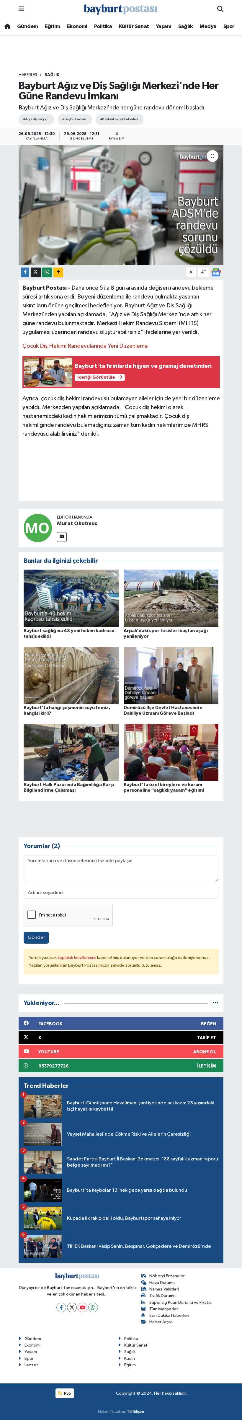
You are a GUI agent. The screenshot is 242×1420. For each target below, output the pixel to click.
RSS (67, 1393)
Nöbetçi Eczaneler (167, 1276)
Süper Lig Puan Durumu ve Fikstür (180, 1302)
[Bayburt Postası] (121, 10)
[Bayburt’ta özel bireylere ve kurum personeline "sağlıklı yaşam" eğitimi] (171, 752)
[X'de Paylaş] (36, 272)
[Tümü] (215, 1003)
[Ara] (220, 9)
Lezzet (31, 1365)
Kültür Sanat (134, 26)
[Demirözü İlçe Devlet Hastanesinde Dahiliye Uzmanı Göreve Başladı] (171, 675)
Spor (229, 26)
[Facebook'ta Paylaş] (25, 272)
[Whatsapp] (93, 1307)
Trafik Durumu (162, 1295)
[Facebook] (61, 1307)
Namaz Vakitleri (164, 1289)
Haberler (28, 75)
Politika (103, 26)
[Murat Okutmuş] (38, 527)
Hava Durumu (162, 1282)
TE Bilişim (135, 1411)
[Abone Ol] (216, 272)
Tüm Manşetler (163, 1309)
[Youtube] (82, 1307)
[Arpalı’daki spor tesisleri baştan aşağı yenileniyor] (171, 598)
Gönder (36, 937)
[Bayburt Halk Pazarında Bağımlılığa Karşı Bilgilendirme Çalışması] (71, 752)
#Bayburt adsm (74, 119)
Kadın (129, 1358)
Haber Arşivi (161, 1322)
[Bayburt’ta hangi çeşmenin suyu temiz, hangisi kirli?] (71, 675)
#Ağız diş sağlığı (35, 119)
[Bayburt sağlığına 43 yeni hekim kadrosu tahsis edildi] (71, 598)
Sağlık (185, 26)
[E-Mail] (62, 537)
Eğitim (52, 26)
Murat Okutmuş (77, 523)
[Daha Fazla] (58, 272)
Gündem (27, 26)
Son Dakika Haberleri (169, 1315)
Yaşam (163, 26)
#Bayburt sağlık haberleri (119, 119)
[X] (72, 1307)
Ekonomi (77, 26)
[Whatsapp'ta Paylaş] (47, 272)
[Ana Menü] (21, 9)
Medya (208, 26)
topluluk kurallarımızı (77, 957)
